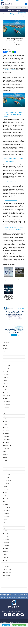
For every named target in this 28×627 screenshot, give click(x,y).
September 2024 (7, 410)
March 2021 (5, 533)
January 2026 (6, 363)
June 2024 (5, 419)
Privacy (13, 620)
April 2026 (5, 354)
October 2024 (6, 407)
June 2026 (5, 348)
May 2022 (5, 492)
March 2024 (5, 427)
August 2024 (6, 413)
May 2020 (5, 560)
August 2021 (5, 519)
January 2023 (6, 469)
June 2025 (5, 383)
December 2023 (6, 436)
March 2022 (5, 498)
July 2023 (5, 451)
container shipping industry (10, 56)
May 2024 (5, 421)
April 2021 (5, 531)
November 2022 (6, 475)
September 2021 (6, 516)
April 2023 (5, 460)
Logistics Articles (7, 572)
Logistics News (6, 575)
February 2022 (6, 501)
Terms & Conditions (6, 620)
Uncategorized (6, 578)
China (19, 236)
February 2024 (6, 430)
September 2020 (7, 551)
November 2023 (6, 439)
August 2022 (6, 483)
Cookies (23, 620)
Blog (7, 7)
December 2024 (6, 401)
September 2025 (7, 374)
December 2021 (6, 507)
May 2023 (5, 457)
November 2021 (6, 510)
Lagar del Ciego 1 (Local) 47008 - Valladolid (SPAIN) (13, 610)
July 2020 (5, 554)
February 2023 (6, 466)
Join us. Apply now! (4, 594)
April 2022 (5, 495)
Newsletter (10, 7)
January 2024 (6, 433)
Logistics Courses (11, 597)
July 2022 (5, 486)
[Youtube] (22, 615)
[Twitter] (10, 615)
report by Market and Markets (9, 69)
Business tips (6, 566)
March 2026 (5, 357)
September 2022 (7, 480)
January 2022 (6, 504)
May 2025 (5, 386)
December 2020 (6, 542)
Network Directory (24, 594)
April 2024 (5, 424)
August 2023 (6, 448)
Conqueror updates (7, 569)
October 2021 (6, 513)
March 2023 (5, 463)
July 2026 (5, 345)
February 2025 (6, 395)
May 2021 (5, 528)
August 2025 (6, 377)
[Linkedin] (18, 615)
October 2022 (6, 477)
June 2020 (5, 557)
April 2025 (5, 389)
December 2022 (6, 472)
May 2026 (5, 351)
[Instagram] (14, 615)
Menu (24, 16)
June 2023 (5, 454)
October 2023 (6, 442)
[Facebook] (6, 615)
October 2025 (6, 371)
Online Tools (11, 595)
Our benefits (14, 594)
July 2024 (5, 416)
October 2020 (6, 548)
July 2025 (5, 380)
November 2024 (6, 404)
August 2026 (6, 342)
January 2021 (6, 539)
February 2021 (6, 536)
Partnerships (24, 7)
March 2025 (5, 392)
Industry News (17, 7)
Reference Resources (22, 597)
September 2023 (7, 445)
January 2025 (6, 398)
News (3, 7)
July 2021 (5, 522)
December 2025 (6, 365)
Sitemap (19, 620)
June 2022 (5, 489)
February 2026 (6, 360)
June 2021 (5, 525)
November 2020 (6, 545)
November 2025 (6, 368)
